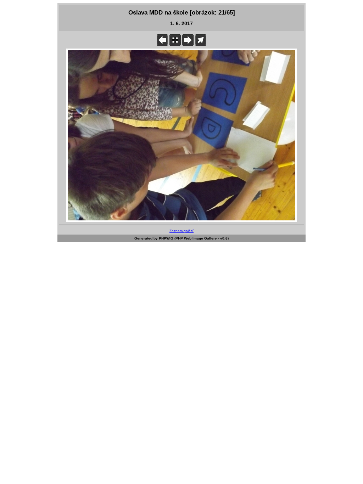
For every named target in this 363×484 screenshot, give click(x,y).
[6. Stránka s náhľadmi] (175, 44)
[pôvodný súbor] (200, 44)
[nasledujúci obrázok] (188, 44)
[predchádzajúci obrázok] (162, 44)
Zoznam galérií (181, 231)
